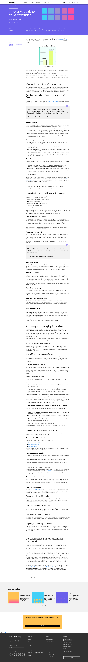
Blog (28, 641)
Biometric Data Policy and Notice (39, 653)
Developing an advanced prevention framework (15, 45)
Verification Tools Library (50, 647)
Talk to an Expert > (67, 642)
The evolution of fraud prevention (15, 38)
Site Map (29, 655)
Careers (29, 643)
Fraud (5, 632)
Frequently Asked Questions (51, 656)
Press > (64, 648)
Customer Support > (67, 644)
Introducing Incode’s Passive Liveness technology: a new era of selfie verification (25, 598)
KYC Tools (47, 645)
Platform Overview (49, 639)
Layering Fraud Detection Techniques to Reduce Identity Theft (40, 566)
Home (10, 5)
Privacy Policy (30, 650)
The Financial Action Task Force (33, 208)
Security (29, 645)
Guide (17, 5)
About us (29, 639)
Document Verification (49, 652)
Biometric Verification (49, 650)
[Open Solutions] (33, 2)
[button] (45, 605)
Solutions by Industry (49, 643)
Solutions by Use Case (49, 641)
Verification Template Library (51, 648)
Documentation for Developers (51, 654)
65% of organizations (53, 101)
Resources (13, 5)
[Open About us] (48, 2)
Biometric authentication (33, 444)
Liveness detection (32, 446)
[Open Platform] (26, 2)
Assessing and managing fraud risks (15, 42)
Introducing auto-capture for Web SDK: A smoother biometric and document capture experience (49, 598)
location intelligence (49, 470)
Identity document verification (34, 442)
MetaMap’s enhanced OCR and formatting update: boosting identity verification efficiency (74, 598)
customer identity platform (36, 489)
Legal (36, 650)
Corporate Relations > (67, 646)
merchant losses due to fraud (61, 39)
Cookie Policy (30, 652)
